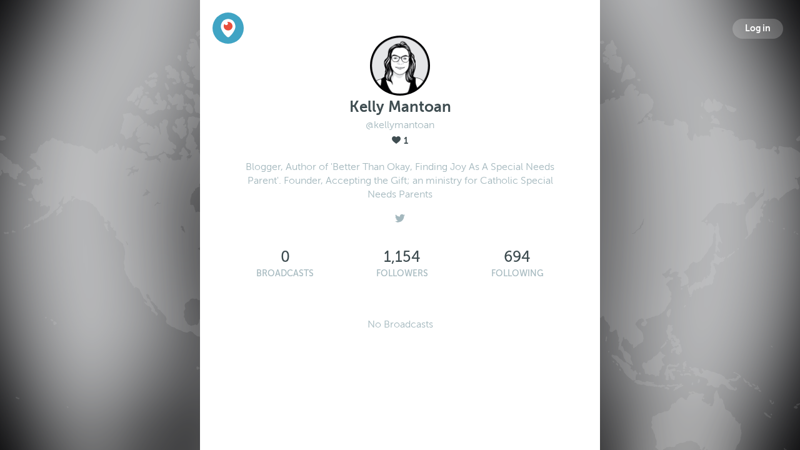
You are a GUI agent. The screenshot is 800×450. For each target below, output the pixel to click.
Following (517, 273)
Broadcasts (285, 273)
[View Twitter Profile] (400, 215)
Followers (402, 273)
